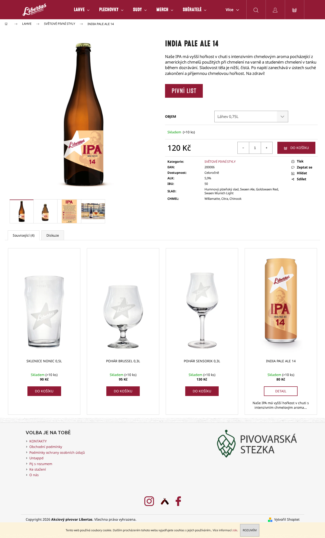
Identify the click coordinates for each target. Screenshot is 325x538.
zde (234, 530)
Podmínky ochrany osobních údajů (57, 452)
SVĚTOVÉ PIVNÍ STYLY (220, 161)
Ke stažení (37, 469)
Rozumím (250, 530)
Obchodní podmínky (45, 446)
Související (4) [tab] (23, 235)
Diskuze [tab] (52, 235)
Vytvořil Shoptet (287, 519)
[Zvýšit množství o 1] (266, 148)
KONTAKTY (38, 441)
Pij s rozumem (40, 463)
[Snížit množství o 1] (243, 148)
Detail (280, 391)
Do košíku (299, 147)
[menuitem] (81, 9)
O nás (34, 475)
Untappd (36, 458)
